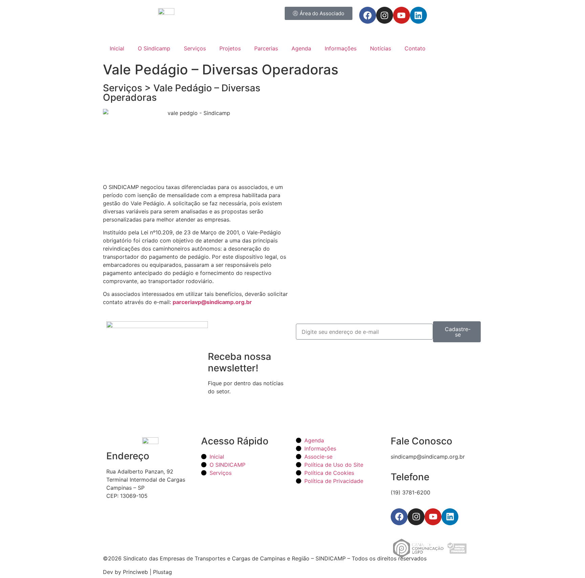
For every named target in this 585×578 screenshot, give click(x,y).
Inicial (117, 48)
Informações (340, 48)
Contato (415, 48)
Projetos (230, 48)
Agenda (301, 48)
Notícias (380, 48)
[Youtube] (401, 15)
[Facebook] (367, 15)
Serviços (195, 48)
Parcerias (266, 48)
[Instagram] (384, 15)
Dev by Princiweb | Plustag (137, 572)
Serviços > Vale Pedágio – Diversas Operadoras (181, 92)
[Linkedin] (418, 15)
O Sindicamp (154, 48)
